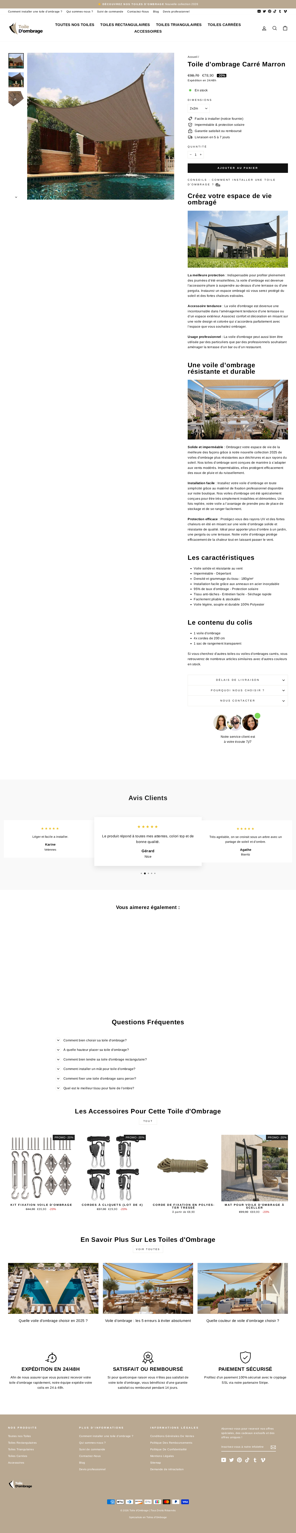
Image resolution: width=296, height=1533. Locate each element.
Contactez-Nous (138, 11)
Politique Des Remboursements (171, 1442)
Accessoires (148, 31)
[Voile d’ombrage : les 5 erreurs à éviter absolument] (148, 1288)
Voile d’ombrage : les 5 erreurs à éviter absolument (148, 1321)
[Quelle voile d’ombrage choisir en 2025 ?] (53, 1288)
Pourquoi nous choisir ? (238, 690)
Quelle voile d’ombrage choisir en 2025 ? (53, 1321)
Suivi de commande (110, 11)
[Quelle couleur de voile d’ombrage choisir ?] (243, 1288)
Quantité (197, 146)
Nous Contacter (237, 700)
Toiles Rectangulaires (125, 25)
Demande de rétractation (167, 1469)
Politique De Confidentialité (168, 1449)
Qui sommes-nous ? (79, 11)
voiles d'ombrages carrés (260, 653)
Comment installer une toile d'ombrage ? (35, 11)
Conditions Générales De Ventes (172, 1436)
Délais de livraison (238, 679)
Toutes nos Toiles (74, 25)
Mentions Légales (162, 1456)
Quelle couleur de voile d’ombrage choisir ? (242, 1321)
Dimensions (200, 99)
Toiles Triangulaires (179, 25)
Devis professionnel (176, 11)
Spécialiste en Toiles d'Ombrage (148, 1517)
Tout (148, 1121)
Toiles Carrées (224, 25)
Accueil (192, 56)
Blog (156, 11)
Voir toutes (148, 1249)
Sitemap (155, 1462)
